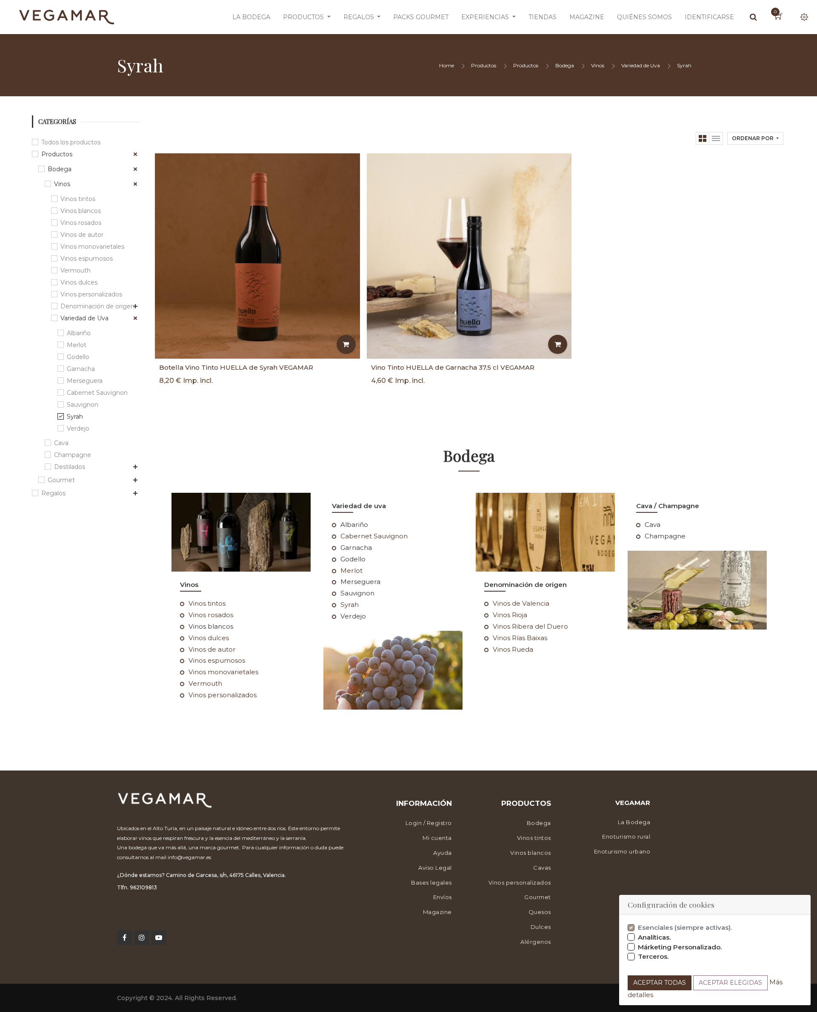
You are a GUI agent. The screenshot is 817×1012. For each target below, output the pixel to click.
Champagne (72, 455)
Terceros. (653, 956)
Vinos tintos (77, 199)
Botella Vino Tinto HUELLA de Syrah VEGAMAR (236, 367)
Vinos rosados (80, 223)
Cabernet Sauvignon (97, 393)
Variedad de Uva (640, 65)
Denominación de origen (97, 306)
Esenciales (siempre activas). (685, 927)
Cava (61, 443)
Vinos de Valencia (521, 603)
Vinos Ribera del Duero (530, 626)
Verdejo (78, 428)
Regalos (53, 493)
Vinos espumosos (86, 258)
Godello (78, 357)
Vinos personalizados (91, 294)
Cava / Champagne (667, 506)
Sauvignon (82, 404)
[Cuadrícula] (702, 138)
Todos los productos (70, 142)
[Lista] (716, 138)
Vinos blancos (80, 211)
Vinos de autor (81, 235)
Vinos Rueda (513, 649)
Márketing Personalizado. (680, 947)
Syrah (684, 65)
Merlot (76, 345)
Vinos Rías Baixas (520, 638)
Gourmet (61, 480)
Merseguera (85, 381)
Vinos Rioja (510, 615)
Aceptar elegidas (730, 982)
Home (446, 65)
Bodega (564, 65)
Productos (483, 65)
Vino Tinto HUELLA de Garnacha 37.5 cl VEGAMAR (452, 367)
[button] (755, 138)
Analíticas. (654, 937)
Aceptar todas (659, 982)
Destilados (69, 467)
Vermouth (75, 270)
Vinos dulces (78, 282)
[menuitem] (251, 17)
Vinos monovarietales (92, 246)
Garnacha (81, 369)
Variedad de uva (359, 506)
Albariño (79, 333)
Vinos (597, 65)
